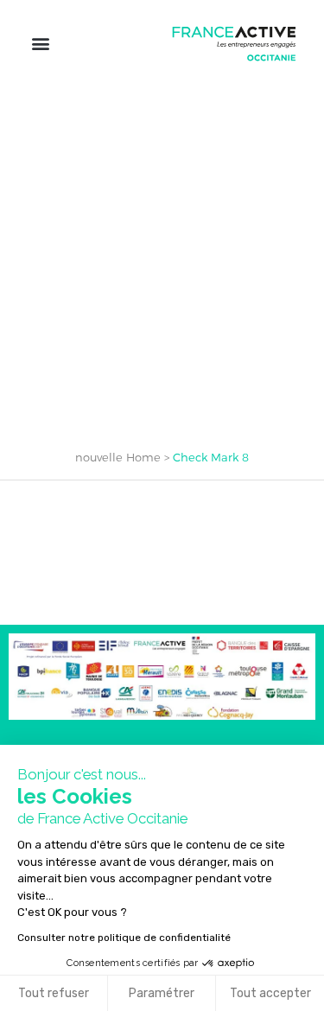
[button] (40, 43)
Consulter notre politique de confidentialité (124, 938)
